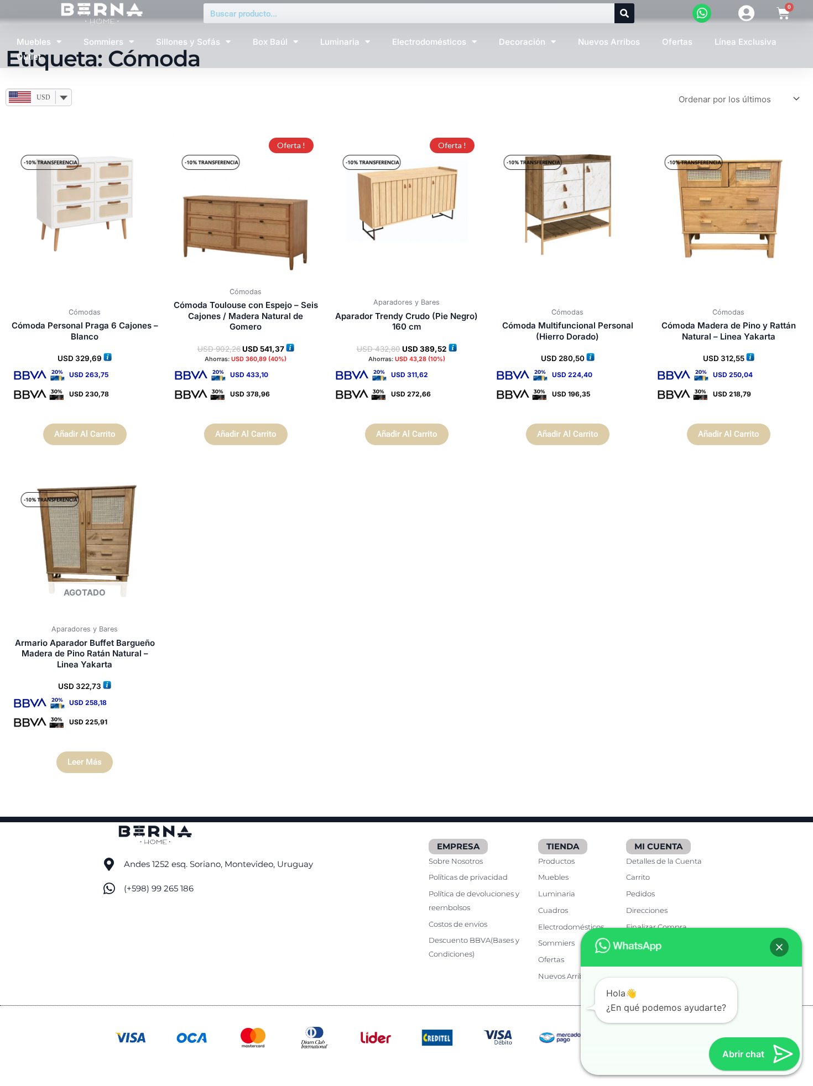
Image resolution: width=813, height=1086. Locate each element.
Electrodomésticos (429, 41)
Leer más (84, 762)
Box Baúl (270, 41)
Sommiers (103, 41)
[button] (779, 947)
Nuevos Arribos (609, 41)
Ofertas (677, 41)
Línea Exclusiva (745, 41)
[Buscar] (624, 13)
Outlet (29, 56)
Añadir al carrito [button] (85, 434)
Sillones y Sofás (188, 41)
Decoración (522, 41)
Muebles (34, 41)
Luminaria (339, 41)
